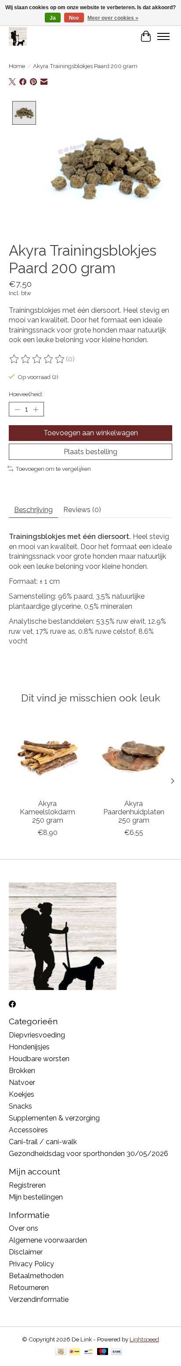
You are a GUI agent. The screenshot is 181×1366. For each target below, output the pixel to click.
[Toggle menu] (163, 36)
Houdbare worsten (39, 1059)
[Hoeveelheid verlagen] (17, 409)
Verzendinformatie (39, 1299)
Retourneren (29, 1287)
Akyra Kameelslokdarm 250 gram (47, 811)
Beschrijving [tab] (33, 510)
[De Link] (18, 36)
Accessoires (28, 1130)
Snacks (20, 1106)
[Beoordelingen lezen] (37, 359)
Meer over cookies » (112, 18)
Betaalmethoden (36, 1276)
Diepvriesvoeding (37, 1035)
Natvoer (22, 1082)
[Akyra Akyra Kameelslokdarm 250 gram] (47, 755)
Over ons (23, 1228)
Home (17, 65)
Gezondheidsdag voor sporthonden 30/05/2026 (88, 1153)
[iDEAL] (74, 1352)
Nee (74, 18)
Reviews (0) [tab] (82, 510)
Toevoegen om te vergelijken (53, 468)
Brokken (22, 1070)
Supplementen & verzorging (54, 1118)
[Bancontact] (88, 1352)
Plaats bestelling (90, 452)
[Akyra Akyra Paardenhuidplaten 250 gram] (133, 755)
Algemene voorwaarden (48, 1240)
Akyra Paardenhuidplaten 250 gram (133, 811)
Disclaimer (26, 1252)
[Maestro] (103, 1352)
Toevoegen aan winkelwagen (90, 433)
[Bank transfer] (117, 1352)
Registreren (27, 1185)
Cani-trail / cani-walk (43, 1142)
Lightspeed (144, 1339)
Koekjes (21, 1094)
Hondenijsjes (29, 1047)
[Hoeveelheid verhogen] (35, 409)
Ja (53, 18)
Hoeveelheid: (26, 394)
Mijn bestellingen (36, 1197)
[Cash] (60, 1352)
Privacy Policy (31, 1264)
